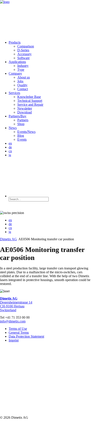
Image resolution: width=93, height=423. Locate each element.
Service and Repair (30, 104)
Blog (20, 135)
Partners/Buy (17, 116)
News (13, 128)
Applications (17, 62)
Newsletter (24, 108)
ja (10, 155)
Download (24, 112)
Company (15, 73)
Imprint (14, 340)
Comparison (25, 46)
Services (14, 93)
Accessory (24, 54)
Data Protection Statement (26, 336)
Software (23, 58)
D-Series (23, 50)
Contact (22, 89)
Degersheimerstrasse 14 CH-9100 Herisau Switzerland (16, 304)
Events (22, 139)
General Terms (19, 332)
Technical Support (29, 100)
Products (15, 42)
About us (23, 77)
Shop (20, 124)
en (10, 143)
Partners (22, 120)
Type (20, 69)
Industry (23, 66)
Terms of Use (18, 328)
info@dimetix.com (13, 321)
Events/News (26, 132)
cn (10, 151)
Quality (22, 85)
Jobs (20, 81)
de (10, 147)
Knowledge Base (29, 97)
